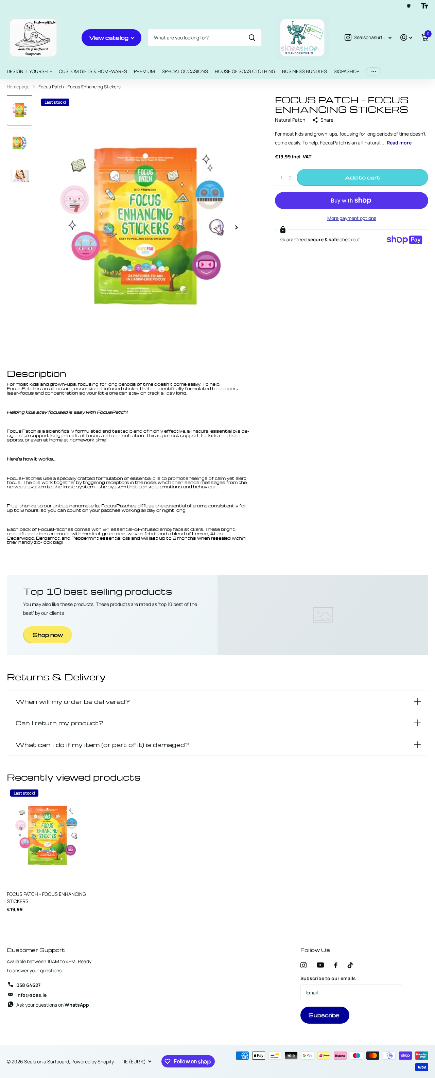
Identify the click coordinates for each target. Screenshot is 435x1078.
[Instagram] (303, 965)
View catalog (109, 37)
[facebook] (335, 965)
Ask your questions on (52, 1005)
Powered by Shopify (92, 1061)
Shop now (48, 634)
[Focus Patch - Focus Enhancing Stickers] (47, 836)
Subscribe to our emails (328, 978)
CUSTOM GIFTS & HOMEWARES (93, 71)
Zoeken (252, 37)
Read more (399, 142)
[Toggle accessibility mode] (424, 5)
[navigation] (19, 110)
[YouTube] (320, 965)
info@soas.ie (31, 995)
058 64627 (28, 985)
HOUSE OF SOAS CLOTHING (245, 71)
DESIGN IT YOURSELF (29, 71)
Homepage (18, 87)
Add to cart (362, 177)
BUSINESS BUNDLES (304, 71)
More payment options (351, 218)
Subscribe (325, 1015)
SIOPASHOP (346, 71)
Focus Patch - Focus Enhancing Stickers (46, 897)
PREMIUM (144, 71)
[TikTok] (350, 965)
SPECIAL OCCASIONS (185, 71)
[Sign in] (406, 37)
